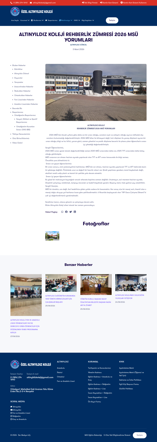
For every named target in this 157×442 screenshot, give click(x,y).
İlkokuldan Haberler (22, 91)
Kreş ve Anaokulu (19, 419)
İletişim (112, 20)
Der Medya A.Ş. (24, 435)
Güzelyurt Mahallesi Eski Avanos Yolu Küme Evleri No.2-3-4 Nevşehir (31, 390)
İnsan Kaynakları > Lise (97, 397)
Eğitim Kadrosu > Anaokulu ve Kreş (100, 378)
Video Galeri (17, 143)
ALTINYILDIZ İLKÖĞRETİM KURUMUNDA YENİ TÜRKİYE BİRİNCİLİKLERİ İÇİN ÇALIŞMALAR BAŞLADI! (60, 299)
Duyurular (18, 78)
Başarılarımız (17, 112)
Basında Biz (17, 108)
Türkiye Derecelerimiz (21, 134)
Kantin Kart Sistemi (110, 3)
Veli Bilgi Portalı (91, 3)
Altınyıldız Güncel (78, 45)
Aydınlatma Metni (126, 368)
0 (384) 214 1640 (20, 3)
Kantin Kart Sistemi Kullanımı (135, 3)
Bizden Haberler (19, 65)
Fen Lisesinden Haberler (24, 100)
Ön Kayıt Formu (94, 402)
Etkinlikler (18, 69)
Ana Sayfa (15, 20)
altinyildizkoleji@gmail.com (44, 3)
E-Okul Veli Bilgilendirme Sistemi (117, 435)
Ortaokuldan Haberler (23, 95)
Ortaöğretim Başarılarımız (25, 115)
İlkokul (59, 372)
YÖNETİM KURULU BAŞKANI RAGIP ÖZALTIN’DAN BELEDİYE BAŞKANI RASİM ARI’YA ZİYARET (95, 302)
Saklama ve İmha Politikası (130, 380)
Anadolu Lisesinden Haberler (26, 104)
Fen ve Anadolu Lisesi (21, 413)
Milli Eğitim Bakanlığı (93, 435)
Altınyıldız (16, 407)
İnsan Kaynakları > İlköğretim (100, 393)
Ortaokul (60, 377)
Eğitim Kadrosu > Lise (97, 389)
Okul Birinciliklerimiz (20, 138)
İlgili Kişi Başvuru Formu (129, 384)
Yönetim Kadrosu (95, 372)
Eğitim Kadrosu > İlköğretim (99, 384)
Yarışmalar (18, 82)
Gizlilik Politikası (126, 389)
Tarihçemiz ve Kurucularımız (99, 368)
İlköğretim (16, 416)
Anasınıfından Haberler (23, 87)
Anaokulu (61, 368)
